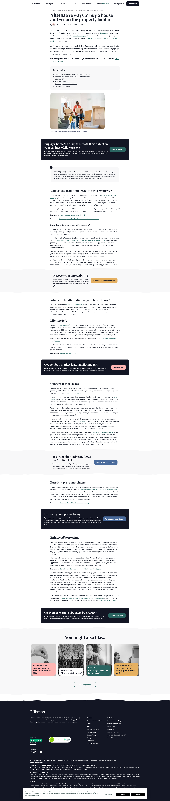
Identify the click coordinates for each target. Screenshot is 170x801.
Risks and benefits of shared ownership (74, 503)
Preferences (108, 794)
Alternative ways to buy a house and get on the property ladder (83, 10)
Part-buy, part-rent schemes (66, 84)
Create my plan (117, 615)
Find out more (117, 149)
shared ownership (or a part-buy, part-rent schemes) (99, 489)
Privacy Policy (91, 732)
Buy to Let (110, 729)
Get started (132, 4)
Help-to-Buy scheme (74, 305)
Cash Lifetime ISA (113, 732)
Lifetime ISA (59, 79)
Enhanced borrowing (62, 86)
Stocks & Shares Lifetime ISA (116, 735)
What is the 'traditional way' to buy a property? (72, 74)
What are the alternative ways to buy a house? (72, 77)
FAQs (88, 726)
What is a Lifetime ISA (68, 353)
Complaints (90, 740)
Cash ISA (110, 738)
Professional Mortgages (69, 598)
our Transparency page (105, 776)
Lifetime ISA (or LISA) (67, 325)
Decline (123, 794)
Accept (138, 794)
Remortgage (111, 726)
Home (53, 10)
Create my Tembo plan (105, 462)
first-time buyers (79, 36)
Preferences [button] (36, 795)
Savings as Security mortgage (102, 432)
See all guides (85, 684)
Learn (59, 10)
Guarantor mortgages (63, 81)
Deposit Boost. (81, 421)
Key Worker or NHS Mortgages (91, 598)
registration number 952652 (54, 776)
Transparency (91, 738)
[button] (50, 3)
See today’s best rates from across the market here (79, 219)
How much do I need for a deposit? (73, 215)
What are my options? (114, 519)
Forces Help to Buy (108, 600)
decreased (104, 33)
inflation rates (94, 38)
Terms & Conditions (93, 729)
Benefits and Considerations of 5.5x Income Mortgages (80, 569)
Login (89, 723)
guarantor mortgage (73, 393)
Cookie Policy (91, 735)
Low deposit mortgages (114, 721)
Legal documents (92, 743)
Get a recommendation (94, 721)
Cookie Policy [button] (73, 793)
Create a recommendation (104, 280)
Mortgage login (118, 4)
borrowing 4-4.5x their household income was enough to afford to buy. (80, 240)
